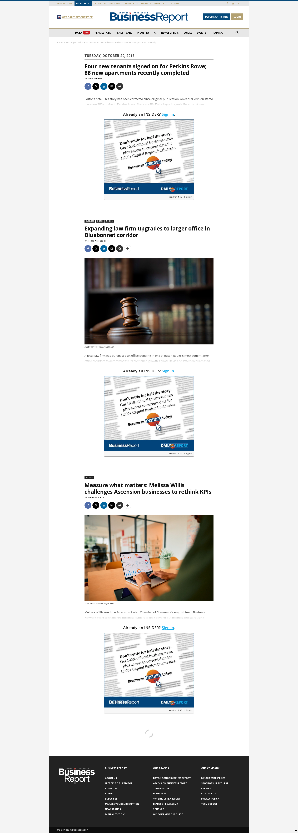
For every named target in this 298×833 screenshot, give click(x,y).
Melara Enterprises (213, 778)
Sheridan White (96, 497)
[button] (237, 33)
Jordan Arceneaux (97, 240)
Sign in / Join (64, 3)
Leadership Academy (165, 803)
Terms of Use (209, 803)
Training (217, 32)
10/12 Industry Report (166, 798)
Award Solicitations (166, 3)
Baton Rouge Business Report (172, 778)
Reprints (146, 3)
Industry (143, 32)
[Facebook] (227, 3)
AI (155, 32)
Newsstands (113, 809)
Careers (206, 788)
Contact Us (130, 3)
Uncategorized (73, 42)
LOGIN (237, 16)
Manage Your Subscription (122, 803)
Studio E (158, 809)
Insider (109, 221)
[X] (238, 3)
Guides (187, 32)
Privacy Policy (210, 798)
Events (201, 32)
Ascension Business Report (170, 783)
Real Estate (103, 32)
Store (108, 793)
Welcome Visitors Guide (168, 814)
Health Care (124, 32)
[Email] (111, 86)
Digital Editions (115, 814)
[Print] (119, 86)
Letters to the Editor (118, 783)
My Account (83, 3)
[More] (127, 248)
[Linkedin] (232, 3)
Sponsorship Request (214, 783)
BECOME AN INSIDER (216, 16)
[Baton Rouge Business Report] (149, 17)
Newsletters (170, 32)
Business (90, 221)
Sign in (168, 114)
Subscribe (115, 3)
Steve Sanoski (95, 78)
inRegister (159, 793)
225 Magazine (161, 788)
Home (60, 42)
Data (81, 32)
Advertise (100, 3)
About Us (111, 778)
